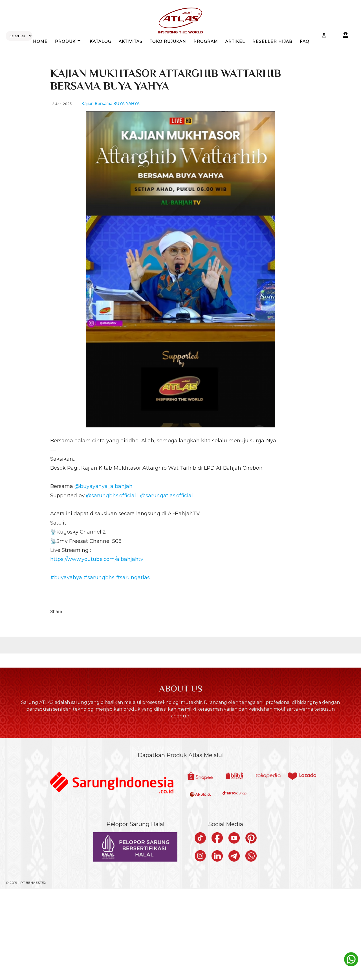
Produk (68, 40)
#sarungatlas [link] (133, 577)
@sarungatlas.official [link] (166, 495)
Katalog (100, 41)
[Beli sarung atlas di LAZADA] (302, 777)
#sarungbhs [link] (99, 577)
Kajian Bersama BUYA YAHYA (111, 103)
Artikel (235, 41)
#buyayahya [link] (66, 577)
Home (40, 41)
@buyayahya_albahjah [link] (103, 486)
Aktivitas (130, 41)
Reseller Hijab (272, 41)
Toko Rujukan (168, 41)
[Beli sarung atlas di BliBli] (234, 777)
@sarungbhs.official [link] (111, 495)
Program (205, 41)
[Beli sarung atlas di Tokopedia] (268, 777)
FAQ (304, 41)
